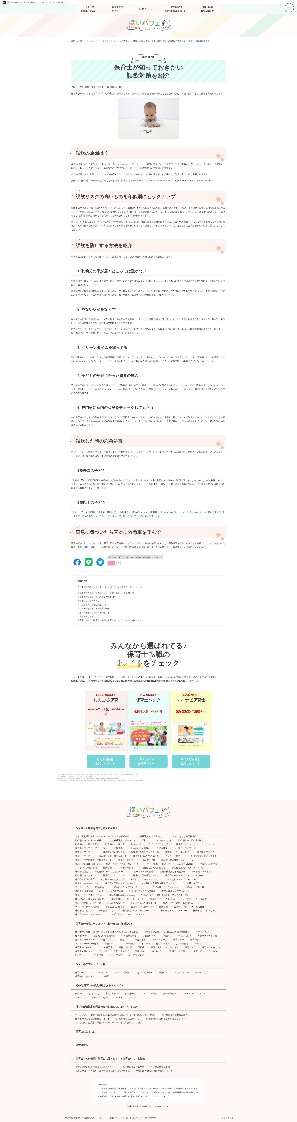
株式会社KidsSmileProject (122, 895)
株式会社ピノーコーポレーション (128, 899)
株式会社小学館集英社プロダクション (93, 860)
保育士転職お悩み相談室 (207, 9)
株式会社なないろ (116, 903)
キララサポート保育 (207, 935)
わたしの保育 (184, 935)
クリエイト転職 (149, 993)
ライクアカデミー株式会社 (195, 899)
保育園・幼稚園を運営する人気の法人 (97, 828)
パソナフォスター (99, 972)
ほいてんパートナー (85, 939)
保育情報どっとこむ (212, 947)
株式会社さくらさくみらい (163, 899)
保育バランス (111, 943)
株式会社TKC (148, 860)
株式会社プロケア (107, 910)
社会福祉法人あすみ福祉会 (146, 856)
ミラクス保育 (202, 932)
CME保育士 (129, 943)
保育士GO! (167, 935)
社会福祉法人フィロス (86, 875)
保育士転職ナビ (129, 935)
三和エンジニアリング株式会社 (157, 840)
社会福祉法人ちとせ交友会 (172, 871)
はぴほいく (80, 955)
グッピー (132, 997)
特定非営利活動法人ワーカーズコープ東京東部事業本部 (102, 836)
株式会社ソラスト (84, 856)
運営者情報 (82, 1045)
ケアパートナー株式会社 (87, 906)
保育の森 (194, 939)
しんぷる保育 (181, 943)
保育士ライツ (107, 939)
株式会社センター (127, 860)
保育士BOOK (149, 935)
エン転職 (105, 976)
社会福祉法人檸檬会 (115, 906)
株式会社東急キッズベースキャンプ (189, 867)
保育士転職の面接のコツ (128, 1018)
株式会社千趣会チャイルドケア (120, 883)
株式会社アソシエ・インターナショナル (195, 844)
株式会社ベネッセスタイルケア (146, 879)
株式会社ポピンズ (84, 910)
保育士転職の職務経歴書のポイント (92, 1018)
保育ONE (79, 972)
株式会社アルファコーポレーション (123, 864)
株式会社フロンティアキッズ (145, 852)
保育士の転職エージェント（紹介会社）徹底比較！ (104, 923)
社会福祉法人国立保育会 (87, 844)
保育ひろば (190, 947)
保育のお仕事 (125, 947)
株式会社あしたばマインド (144, 903)
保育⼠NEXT (81, 935)
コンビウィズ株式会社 (86, 867)
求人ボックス (111, 993)
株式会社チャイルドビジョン (89, 895)
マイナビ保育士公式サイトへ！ (190, 761)
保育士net (139, 951)
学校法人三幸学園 (208, 864)
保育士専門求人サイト (117, 9)
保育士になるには (86, 1031)
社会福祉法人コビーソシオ (123, 840)
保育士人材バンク (84, 951)
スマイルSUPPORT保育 (87, 943)
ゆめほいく (156, 951)
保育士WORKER (83, 947)
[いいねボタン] (111, 563)
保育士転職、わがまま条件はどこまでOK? (166, 1018)
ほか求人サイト (145, 9)
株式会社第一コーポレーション (90, 914)
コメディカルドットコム (194, 993)
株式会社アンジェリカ (204, 910)
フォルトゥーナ (159, 939)
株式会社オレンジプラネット (175, 891)
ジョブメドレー (181, 972)
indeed (118, 997)
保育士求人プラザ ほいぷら (165, 947)
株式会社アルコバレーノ (115, 875)
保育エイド (140, 939)
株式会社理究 (81, 871)
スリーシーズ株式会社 (114, 848)
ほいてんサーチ (145, 972)
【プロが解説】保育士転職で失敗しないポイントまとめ (107, 1006)
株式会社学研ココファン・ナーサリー (179, 860)
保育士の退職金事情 (160, 1066)
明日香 (141, 947)
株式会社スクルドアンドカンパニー (129, 887)
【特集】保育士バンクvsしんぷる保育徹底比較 (167, 932)
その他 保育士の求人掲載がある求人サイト (99, 985)
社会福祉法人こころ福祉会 (142, 891)
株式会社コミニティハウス (166, 887)
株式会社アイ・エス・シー (174, 910)
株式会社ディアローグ (86, 848)
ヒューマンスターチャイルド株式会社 (149, 906)
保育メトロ (178, 939)
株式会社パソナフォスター (178, 852)
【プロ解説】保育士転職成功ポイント (176, 9)
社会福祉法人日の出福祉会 (191, 840)
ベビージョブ (115, 955)
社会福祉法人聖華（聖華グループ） (159, 883)
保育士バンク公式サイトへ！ (147, 761)
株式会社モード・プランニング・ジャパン (185, 875)
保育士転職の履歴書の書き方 (175, 1014)
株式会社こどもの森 (194, 887)
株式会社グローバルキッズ (88, 903)
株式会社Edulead (185, 864)
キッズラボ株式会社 (175, 856)
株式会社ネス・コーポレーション (119, 867)
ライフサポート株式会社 (159, 864)
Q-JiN (106, 997)
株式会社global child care (87, 864)
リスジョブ (80, 997)
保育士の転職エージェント (89, 9)
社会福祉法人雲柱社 (140, 848)
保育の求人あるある (85, 976)
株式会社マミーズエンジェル (181, 879)
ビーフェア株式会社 (143, 871)
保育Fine (163, 972)
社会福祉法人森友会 (115, 844)
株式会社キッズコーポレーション (138, 910)
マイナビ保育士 (105, 947)
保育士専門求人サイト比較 (90, 964)
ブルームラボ (201, 972)
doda (94, 997)
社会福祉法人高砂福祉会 (154, 867)
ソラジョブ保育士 (122, 972)
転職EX (78, 993)
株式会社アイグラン (192, 883)
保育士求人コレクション (205, 951)
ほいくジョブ (162, 943)
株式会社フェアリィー (86, 852)
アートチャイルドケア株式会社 (90, 887)
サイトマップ (228, 1118)
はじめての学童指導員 (104, 935)
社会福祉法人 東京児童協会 (149, 836)
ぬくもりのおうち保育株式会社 (183, 836)
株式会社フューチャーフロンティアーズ (176, 848)
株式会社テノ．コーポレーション (128, 914)
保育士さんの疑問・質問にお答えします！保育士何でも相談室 (105, 593)
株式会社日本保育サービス (146, 875)
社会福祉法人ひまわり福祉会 (89, 840)
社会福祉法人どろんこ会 (113, 879)
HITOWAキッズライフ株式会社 (90, 899)
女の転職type (169, 993)
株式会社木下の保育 (85, 879)
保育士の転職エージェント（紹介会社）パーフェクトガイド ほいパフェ (37, 2)
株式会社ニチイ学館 (201, 871)
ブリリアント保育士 (177, 951)
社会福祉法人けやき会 (114, 852)
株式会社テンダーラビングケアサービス (150, 844)
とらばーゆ (130, 993)
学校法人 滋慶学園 (84, 891)
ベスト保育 (97, 955)
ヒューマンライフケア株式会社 (189, 906)
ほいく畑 (103, 951)
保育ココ (124, 939)
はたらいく (93, 993)
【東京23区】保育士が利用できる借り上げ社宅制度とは (102, 1070)
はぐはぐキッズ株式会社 (111, 891)
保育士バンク (201, 943)
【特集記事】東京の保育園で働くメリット (95, 1066)
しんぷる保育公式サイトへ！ (105, 761)
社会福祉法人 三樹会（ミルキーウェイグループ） (165, 895)
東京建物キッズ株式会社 (87, 883)
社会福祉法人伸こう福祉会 (204, 856)
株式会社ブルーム (206, 852)
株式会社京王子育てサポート (113, 856)
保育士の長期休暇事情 (133, 1066)
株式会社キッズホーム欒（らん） (179, 903)
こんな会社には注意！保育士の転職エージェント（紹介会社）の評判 (108, 1022)
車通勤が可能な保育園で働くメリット (154, 1070)
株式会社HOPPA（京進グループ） (111, 871)
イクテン (145, 943)
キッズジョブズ (136, 955)
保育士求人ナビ (121, 951)
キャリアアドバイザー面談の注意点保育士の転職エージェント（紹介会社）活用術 (115, 1014)
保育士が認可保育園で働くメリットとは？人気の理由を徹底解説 (106, 932)
